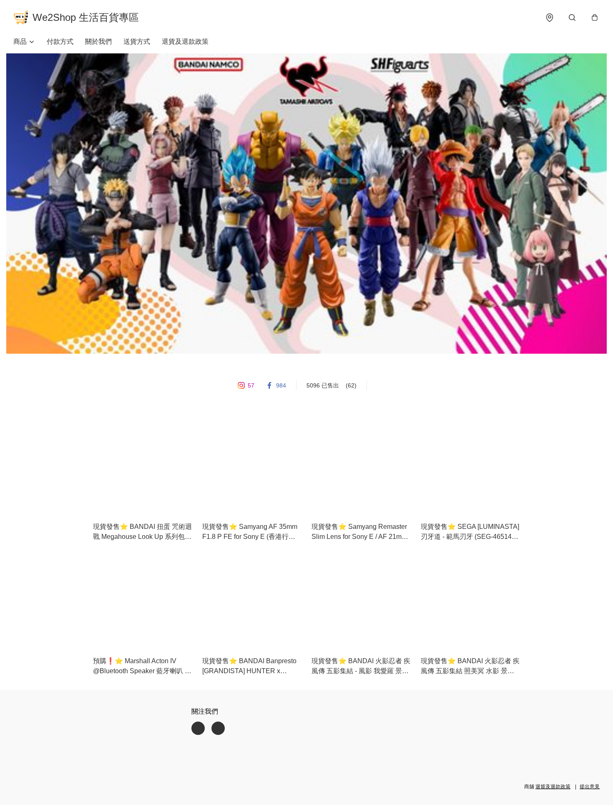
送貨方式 (136, 41)
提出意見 (590, 787)
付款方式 (60, 41)
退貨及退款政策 (185, 41)
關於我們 (98, 41)
